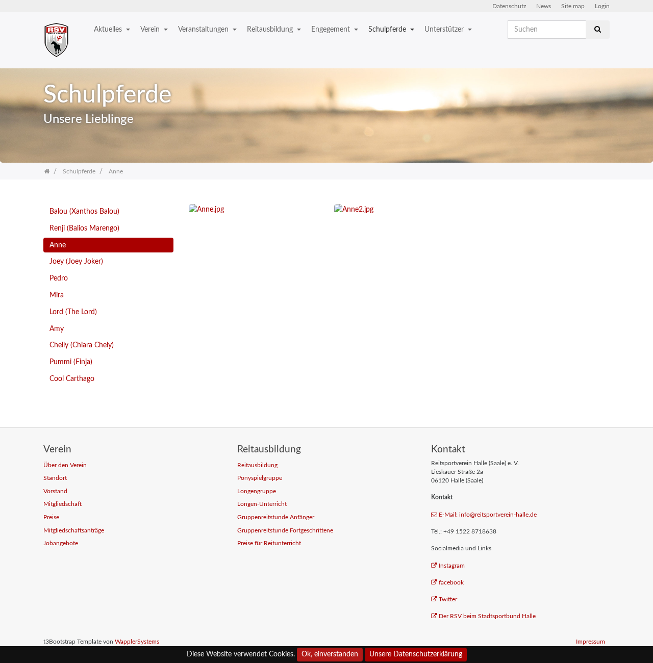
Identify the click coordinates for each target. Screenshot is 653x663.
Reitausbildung (271, 29)
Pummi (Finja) (70, 362)
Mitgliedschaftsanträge (73, 530)
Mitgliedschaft (62, 504)
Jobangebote (60, 543)
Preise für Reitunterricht (269, 543)
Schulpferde (388, 29)
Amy (56, 329)
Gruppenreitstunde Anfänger (275, 517)
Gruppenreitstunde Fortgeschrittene (285, 530)
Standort (55, 478)
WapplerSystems (137, 642)
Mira (56, 295)
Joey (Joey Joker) (76, 261)
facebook (451, 582)
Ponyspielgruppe (259, 478)
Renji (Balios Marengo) (84, 228)
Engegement (331, 29)
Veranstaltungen (204, 29)
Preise (51, 517)
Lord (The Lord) (73, 312)
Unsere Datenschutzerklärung (415, 654)
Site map (573, 6)
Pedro (58, 278)
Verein (151, 29)
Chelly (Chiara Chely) (81, 345)
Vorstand (55, 491)
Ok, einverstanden (330, 654)
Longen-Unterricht (262, 504)
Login (602, 6)
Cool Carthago (71, 378)
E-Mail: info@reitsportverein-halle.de (488, 515)
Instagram (452, 566)
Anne (57, 245)
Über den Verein (65, 465)
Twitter (448, 599)
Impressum (590, 642)
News (543, 6)
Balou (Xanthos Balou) (84, 211)
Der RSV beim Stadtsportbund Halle (487, 616)
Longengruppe (256, 491)
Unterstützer (445, 29)
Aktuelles (109, 29)
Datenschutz (509, 6)
